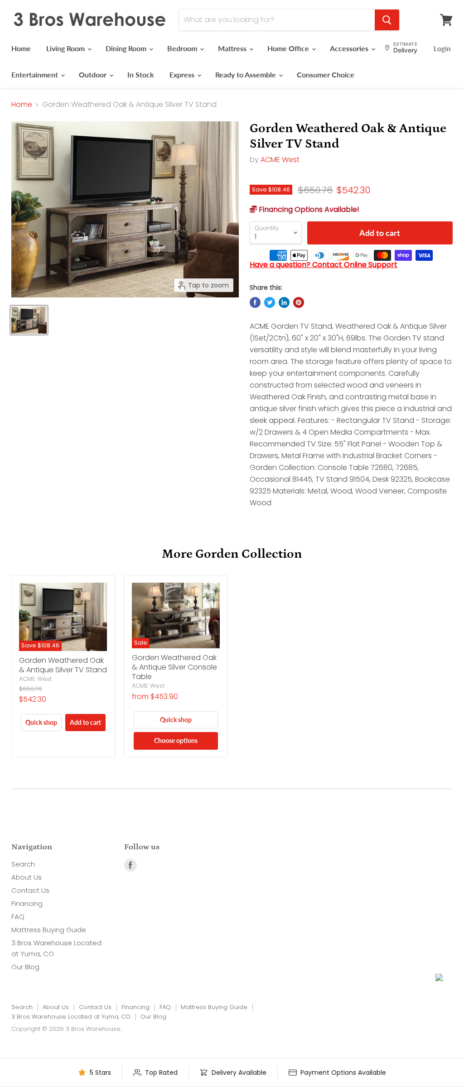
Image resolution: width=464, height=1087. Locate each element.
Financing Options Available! (308, 209)
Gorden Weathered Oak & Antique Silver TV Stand (63, 665)
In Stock (140, 74)
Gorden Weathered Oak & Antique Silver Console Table (174, 667)
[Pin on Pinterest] (298, 302)
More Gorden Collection (232, 554)
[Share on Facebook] (255, 302)
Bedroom (183, 48)
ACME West (280, 159)
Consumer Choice (325, 74)
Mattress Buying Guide (48, 929)
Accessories (350, 48)
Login (442, 48)
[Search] (387, 20)
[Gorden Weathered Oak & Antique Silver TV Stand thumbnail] (29, 320)
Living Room (66, 48)
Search (23, 864)
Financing (27, 903)
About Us (26, 877)
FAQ (17, 916)
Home (21, 48)
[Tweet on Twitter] (269, 302)
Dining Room (127, 48)
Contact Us (30, 890)
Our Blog (25, 967)
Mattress (233, 48)
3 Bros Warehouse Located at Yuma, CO (70, 1016)
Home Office (289, 48)
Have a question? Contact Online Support (323, 264)
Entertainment (35, 74)
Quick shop (41, 722)
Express (182, 74)
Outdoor (93, 74)
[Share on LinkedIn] (284, 302)
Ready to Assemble (246, 74)
